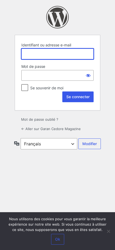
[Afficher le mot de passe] (88, 75)
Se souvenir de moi (46, 88)
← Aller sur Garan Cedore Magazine (51, 129)
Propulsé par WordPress (57, 17)
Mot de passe (33, 66)
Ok (57, 239)
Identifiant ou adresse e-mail (46, 45)
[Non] (108, 231)
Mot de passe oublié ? (39, 119)
